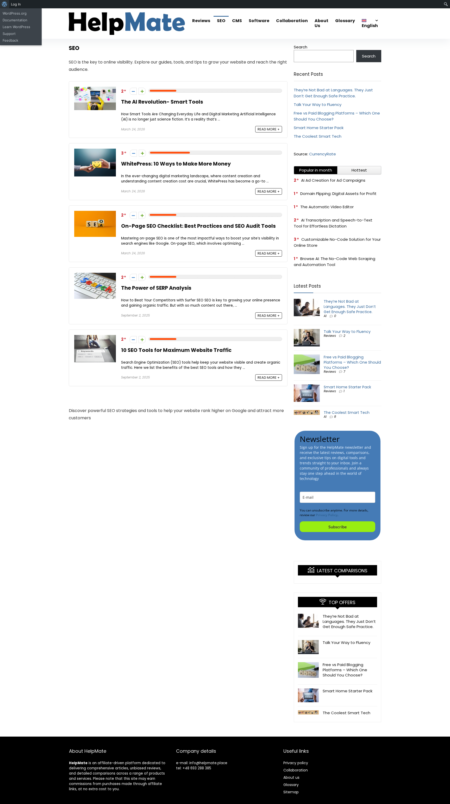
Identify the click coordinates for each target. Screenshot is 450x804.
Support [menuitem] (9, 33)
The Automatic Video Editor (327, 207)
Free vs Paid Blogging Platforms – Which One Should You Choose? (352, 362)
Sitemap (291, 792)
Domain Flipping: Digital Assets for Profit (338, 193)
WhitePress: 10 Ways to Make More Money (176, 163)
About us (291, 777)
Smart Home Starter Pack (318, 127)
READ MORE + (269, 129)
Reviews (201, 21)
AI (325, 316)
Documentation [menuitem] (15, 20)
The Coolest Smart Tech (317, 136)
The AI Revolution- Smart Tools (162, 101)
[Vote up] (142, 91)
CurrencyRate (322, 154)
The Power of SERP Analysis (156, 288)
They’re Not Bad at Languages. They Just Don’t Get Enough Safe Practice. (350, 306)
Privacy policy (295, 762)
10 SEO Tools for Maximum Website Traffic (176, 350)
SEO (221, 21)
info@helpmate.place (208, 763)
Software (259, 21)
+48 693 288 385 (197, 768)
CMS (237, 21)
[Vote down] (133, 91)
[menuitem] (4, 4)
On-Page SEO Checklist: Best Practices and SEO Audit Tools (198, 226)
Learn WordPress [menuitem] (16, 27)
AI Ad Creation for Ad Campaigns (333, 180)
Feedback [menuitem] (10, 40)
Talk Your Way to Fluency (317, 104)
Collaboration (292, 21)
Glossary (345, 21)
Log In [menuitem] (16, 4)
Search (300, 47)
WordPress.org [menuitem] (15, 13)
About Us (321, 23)
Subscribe (337, 526)
